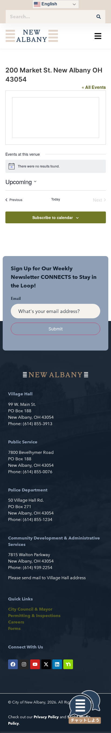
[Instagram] (24, 664)
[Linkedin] (57, 664)
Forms (14, 628)
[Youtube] (35, 664)
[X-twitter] (46, 664)
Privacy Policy (46, 716)
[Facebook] (13, 664)
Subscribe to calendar (52, 217)
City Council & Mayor (30, 609)
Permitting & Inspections (34, 615)
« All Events (94, 87)
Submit (55, 328)
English (48, 4)
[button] (98, 36)
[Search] (98, 16)
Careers (16, 622)
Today (55, 199)
